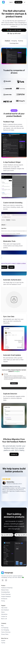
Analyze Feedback (6, 596)
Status (3, 612)
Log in (11, 2)
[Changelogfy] (3, 2)
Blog (2, 625)
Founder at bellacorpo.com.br (11, 483)
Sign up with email (15, 33)
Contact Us (4, 616)
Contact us (14, 454)
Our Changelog (5, 630)
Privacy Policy (4, 634)
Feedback (7, 40)
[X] (2, 580)
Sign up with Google (15, 30)
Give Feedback (5, 610)
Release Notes (5, 590)
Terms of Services (5, 632)
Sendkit (3, 640)
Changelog (14, 40)
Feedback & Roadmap (7, 587)
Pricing (3, 600)
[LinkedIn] (6, 580)
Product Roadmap (5, 594)
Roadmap (20, 40)
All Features (4, 598)
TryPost (3, 642)
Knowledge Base (14, 43)
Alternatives (4, 614)
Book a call (4, 618)
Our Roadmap (4, 627)
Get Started (18, 2)
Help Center (4, 607)
